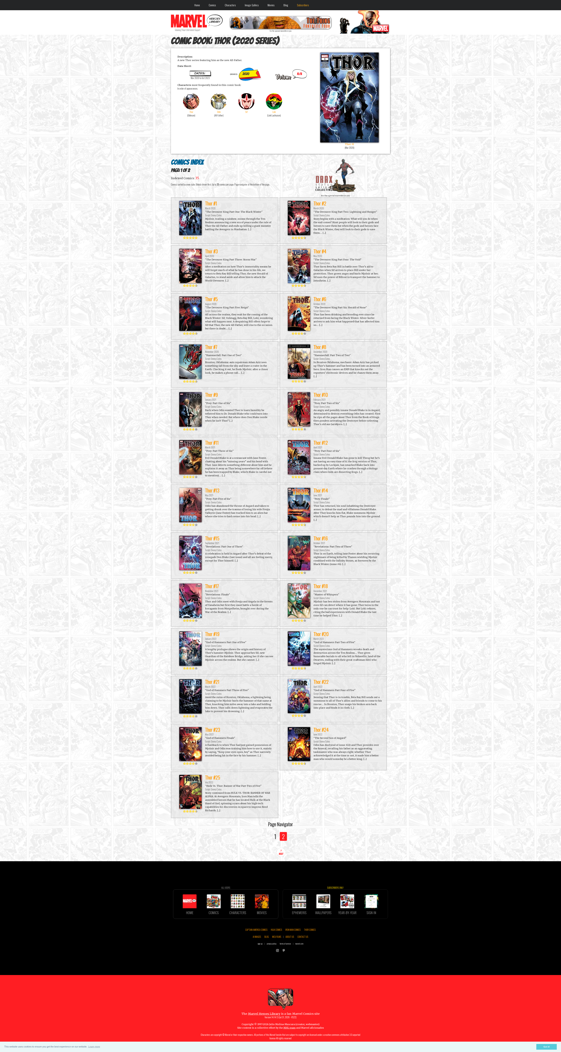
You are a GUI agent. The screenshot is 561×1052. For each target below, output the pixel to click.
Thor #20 (321, 633)
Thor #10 (321, 394)
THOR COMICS (310, 929)
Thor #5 (211, 299)
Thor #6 (320, 299)
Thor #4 (320, 251)
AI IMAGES (257, 937)
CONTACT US (302, 937)
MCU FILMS (276, 937)
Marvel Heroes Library (264, 1013)
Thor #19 (212, 633)
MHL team (289, 1027)
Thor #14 (321, 490)
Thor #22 (321, 681)
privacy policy (271, 943)
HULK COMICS (276, 929)
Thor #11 (212, 442)
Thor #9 (211, 394)
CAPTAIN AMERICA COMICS (256, 929)
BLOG (266, 937)
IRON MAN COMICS (293, 929)
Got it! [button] (546, 1047)
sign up (260, 943)
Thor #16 (321, 538)
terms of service (285, 943)
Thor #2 (320, 203)
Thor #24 (321, 729)
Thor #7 (211, 346)
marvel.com (299, 943)
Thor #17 (212, 586)
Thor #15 (212, 538)
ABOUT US (289, 937)
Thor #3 (211, 251)
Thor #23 (212, 729)
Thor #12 (321, 442)
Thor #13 (212, 490)
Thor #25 (212, 777)
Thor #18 (321, 586)
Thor (191, 112)
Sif (246, 112)
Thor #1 (211, 203)
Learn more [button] (94, 1046)
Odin (219, 112)
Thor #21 (212, 681)
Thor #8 (320, 346)
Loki (274, 112)
